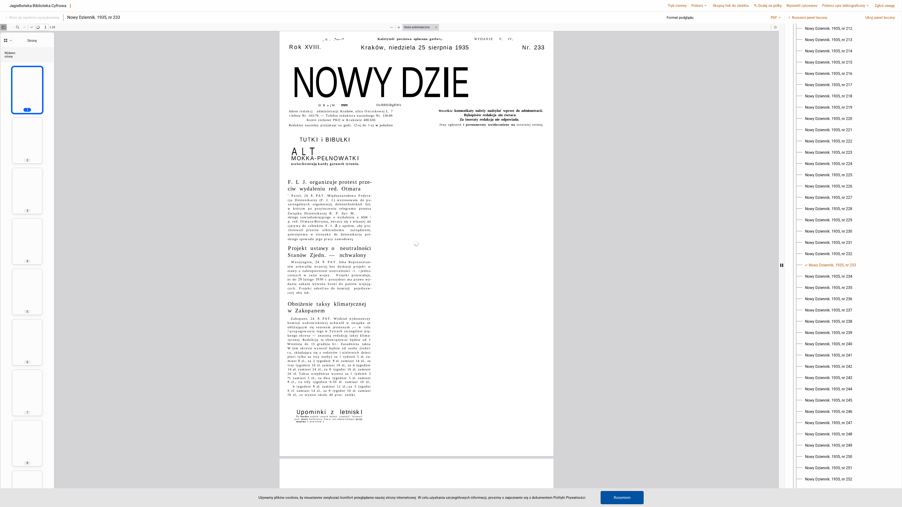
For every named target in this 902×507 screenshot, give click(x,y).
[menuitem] (828, 28)
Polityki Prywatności (569, 497)
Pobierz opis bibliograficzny (843, 6)
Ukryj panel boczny (880, 17)
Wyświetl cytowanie (801, 6)
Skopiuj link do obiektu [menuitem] (731, 6)
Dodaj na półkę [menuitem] (770, 6)
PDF (774, 17)
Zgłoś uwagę (885, 6)
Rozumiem (622, 497)
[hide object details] (782, 265)
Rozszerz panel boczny (809, 17)
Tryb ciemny (677, 6)
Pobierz (697, 6)
